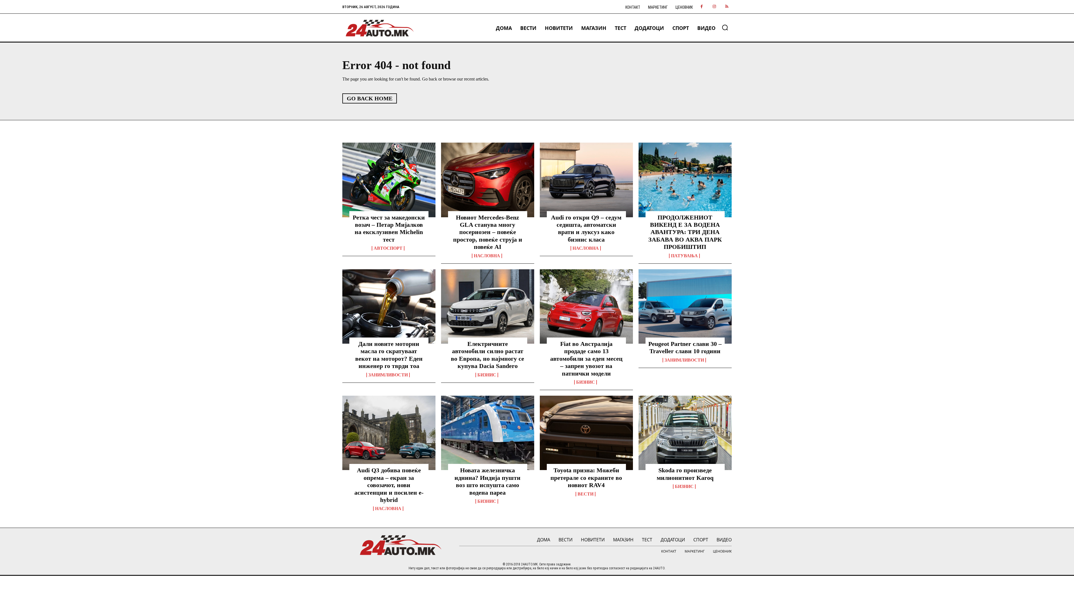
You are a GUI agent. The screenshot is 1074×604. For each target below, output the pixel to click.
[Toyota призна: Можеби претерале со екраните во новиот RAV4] (586, 433)
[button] (725, 27)
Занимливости (388, 375)
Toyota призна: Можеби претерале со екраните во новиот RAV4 (586, 478)
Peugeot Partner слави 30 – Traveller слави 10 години (685, 347)
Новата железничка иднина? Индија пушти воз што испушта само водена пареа (487, 481)
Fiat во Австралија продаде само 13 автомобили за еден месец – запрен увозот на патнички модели (586, 358)
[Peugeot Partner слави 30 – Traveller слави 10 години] (685, 306)
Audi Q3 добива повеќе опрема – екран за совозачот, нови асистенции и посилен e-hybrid (388, 485)
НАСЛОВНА (487, 256)
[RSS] (727, 7)
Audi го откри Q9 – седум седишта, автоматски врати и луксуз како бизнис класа (586, 228)
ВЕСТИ (585, 494)
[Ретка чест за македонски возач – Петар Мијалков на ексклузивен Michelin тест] (388, 180)
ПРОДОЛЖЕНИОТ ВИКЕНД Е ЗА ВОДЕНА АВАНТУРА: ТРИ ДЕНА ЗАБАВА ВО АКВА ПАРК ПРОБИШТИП (685, 232)
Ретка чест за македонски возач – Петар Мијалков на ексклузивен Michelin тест (389, 228)
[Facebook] (701, 7)
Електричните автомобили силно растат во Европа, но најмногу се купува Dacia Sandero (487, 354)
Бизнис (486, 375)
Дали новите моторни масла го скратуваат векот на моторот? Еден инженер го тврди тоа (389, 354)
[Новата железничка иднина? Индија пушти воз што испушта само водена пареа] (487, 433)
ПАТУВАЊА (684, 256)
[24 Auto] (380, 28)
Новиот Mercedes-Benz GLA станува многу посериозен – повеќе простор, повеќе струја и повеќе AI (487, 232)
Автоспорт (388, 248)
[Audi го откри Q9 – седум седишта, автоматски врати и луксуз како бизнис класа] (586, 180)
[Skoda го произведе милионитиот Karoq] (685, 433)
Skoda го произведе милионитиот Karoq (685, 474)
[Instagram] (714, 7)
